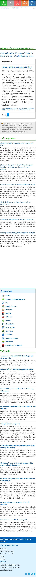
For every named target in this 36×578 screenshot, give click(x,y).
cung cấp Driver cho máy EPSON (12, 108)
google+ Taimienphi (29, 574)
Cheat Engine (10, 324)
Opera (24, 411)
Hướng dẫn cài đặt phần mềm (10, 565)
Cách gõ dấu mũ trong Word (10, 424)
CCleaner (9, 317)
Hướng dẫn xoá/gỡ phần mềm (10, 567)
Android (4, 4)
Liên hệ (2, 559)
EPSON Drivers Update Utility (17, 67)
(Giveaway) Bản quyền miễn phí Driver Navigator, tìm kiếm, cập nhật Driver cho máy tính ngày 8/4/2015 (16, 167)
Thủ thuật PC (32, 4)
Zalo (7, 303)
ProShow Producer (12, 338)
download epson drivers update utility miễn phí (18, 109)
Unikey (8, 296)
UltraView (9, 334)
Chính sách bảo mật (6, 554)
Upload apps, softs (6, 570)
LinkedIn (35, 574)
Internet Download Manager (15, 299)
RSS (32, 574)
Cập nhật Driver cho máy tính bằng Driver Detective (17, 233)
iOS (11, 4)
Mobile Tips (25, 4)
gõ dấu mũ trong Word (8, 439)
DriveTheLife (4, 207)
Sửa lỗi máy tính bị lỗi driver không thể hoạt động (17, 219)
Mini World (9, 331)
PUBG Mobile (10, 327)
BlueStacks (9, 342)
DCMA (2, 556)
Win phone (18, 4)
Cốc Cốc (8, 320)
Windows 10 (23, 483)
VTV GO (12, 524)
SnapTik (8, 313)
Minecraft (9, 310)
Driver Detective (5, 235)
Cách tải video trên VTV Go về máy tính (13, 520)
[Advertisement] (18, 28)
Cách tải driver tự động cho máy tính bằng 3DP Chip (17, 184)
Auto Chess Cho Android (14, 345)
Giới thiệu (3, 549)
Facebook (26, 574)
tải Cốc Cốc (24, 417)
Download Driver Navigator (9, 172)
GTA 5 (30, 396)
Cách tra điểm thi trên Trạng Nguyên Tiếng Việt (16, 369)
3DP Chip (16, 187)
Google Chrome (11, 306)
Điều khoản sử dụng (7, 551)
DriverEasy (4, 150)
